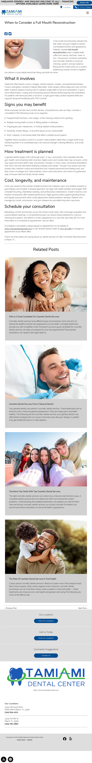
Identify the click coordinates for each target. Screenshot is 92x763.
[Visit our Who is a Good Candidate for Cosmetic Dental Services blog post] (46, 284)
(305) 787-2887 (66, 229)
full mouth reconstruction (65, 41)
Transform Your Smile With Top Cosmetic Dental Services (34, 491)
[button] (88, 13)
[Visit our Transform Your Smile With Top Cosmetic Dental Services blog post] (46, 459)
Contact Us (46, 655)
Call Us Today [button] (85, 7)
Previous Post (11, 608)
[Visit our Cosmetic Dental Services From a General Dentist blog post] (46, 372)
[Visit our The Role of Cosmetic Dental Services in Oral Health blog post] (46, 547)
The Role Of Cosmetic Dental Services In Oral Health (32, 579)
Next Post (82, 608)
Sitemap (29, 739)
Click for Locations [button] (46, 621)
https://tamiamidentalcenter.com (18, 229)
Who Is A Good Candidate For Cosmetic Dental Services (34, 316)
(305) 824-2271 (11, 712)
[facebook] (65, 739)
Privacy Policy (21, 739)
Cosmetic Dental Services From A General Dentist (31, 404)
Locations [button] (67, 7)
